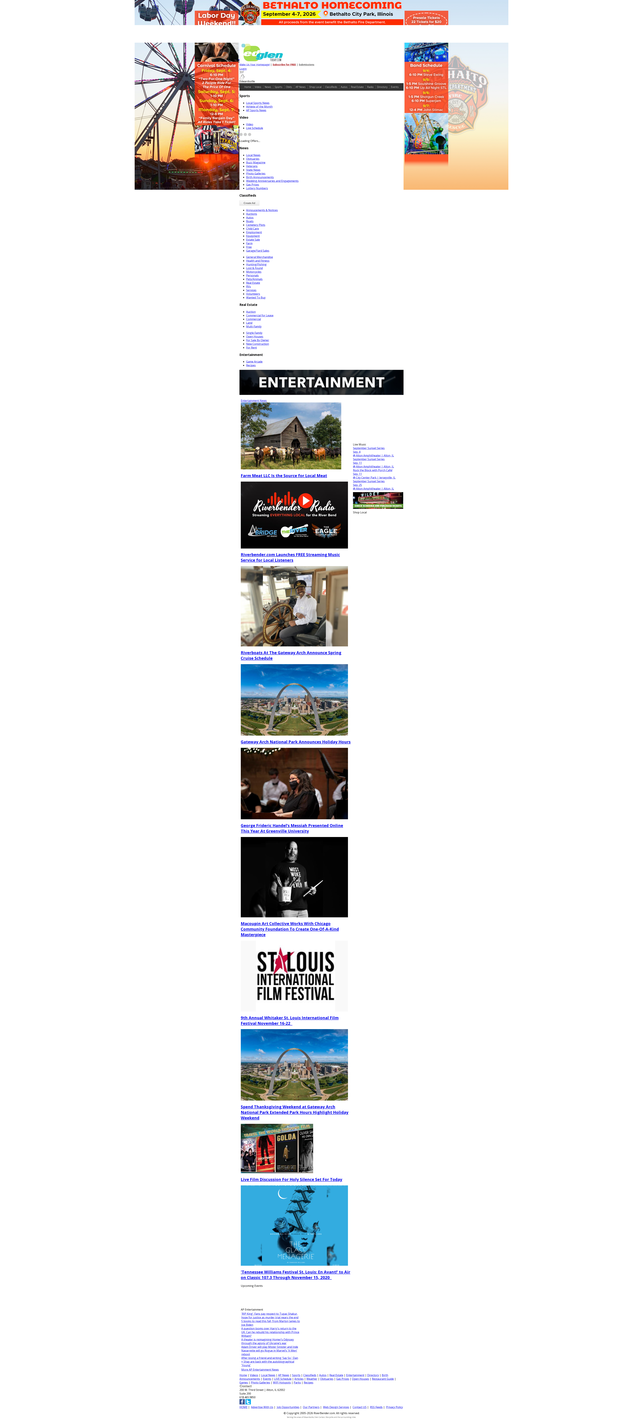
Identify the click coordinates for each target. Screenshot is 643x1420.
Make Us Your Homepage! (254, 64)
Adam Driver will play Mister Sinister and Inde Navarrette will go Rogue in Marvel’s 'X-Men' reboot (269, 1350)
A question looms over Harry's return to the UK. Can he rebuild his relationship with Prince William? (270, 1332)
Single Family (254, 333)
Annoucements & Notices (262, 210)
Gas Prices (252, 184)
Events (395, 87)
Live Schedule (254, 128)
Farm (249, 243)
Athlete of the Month (259, 106)
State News (253, 170)
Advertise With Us (262, 1407)
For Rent (251, 347)
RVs (248, 286)
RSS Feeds (376, 1407)
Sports (278, 87)
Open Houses (254, 336)
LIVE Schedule (283, 1379)
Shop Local (315, 87)
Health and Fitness (257, 261)
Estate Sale (253, 239)
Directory (382, 87)
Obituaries (252, 159)
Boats (250, 221)
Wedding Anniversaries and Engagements (272, 181)
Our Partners (311, 1407)
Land (249, 323)
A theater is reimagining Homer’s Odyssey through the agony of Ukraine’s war (267, 1341)
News (268, 87)
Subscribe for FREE (284, 64)
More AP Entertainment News (260, 1369)
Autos (344, 87)
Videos (254, 1375)
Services (251, 290)
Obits (289, 87)
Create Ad (249, 203)
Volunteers (253, 294)
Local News (253, 155)
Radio (370, 87)
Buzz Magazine (255, 162)
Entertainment (355, 1375)
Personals (252, 275)
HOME (243, 1407)
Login (243, 69)
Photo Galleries (255, 173)
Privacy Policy (394, 1407)
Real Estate (357, 87)
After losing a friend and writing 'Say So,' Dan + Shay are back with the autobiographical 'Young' (269, 1361)
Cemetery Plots (255, 225)
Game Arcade (254, 361)
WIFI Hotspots (282, 1382)
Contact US (360, 1407)
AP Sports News (256, 110)
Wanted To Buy (256, 297)
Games (243, 1382)
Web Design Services (336, 1407)
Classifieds (331, 87)
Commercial (253, 319)
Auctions (251, 214)
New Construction (257, 344)
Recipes (251, 365)
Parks (297, 1382)
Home (247, 87)
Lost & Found (254, 268)
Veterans (252, 166)
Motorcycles (253, 272)
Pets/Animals (254, 279)
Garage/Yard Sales (257, 251)
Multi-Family (254, 326)
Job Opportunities (288, 1407)
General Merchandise (259, 257)
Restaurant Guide (383, 1379)
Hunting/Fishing (256, 264)
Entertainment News (254, 400)
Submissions (306, 64)
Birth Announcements (260, 177)
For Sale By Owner (257, 340)
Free (249, 247)
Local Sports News (257, 103)
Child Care (252, 228)
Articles (299, 1379)
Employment (254, 232)
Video (258, 87)
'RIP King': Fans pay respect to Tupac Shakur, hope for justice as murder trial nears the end (269, 1315)
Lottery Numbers (257, 188)
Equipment (253, 236)
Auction (251, 312)
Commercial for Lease (259, 315)
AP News (301, 87)
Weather (311, 1379)
